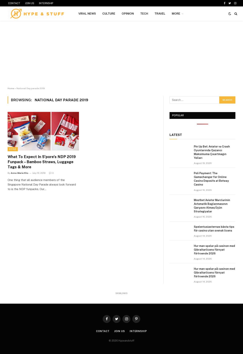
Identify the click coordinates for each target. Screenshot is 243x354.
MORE (176, 13)
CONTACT (14, 3)
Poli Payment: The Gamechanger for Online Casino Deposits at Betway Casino (211, 179)
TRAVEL (160, 13)
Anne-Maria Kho (19, 173)
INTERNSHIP (46, 3)
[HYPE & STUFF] (37, 13)
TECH (144, 13)
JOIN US (29, 3)
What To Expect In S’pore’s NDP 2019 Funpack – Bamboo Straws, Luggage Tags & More (42, 161)
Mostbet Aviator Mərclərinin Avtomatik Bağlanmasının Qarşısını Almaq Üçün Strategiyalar (212, 206)
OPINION (128, 13)
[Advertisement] (121, 53)
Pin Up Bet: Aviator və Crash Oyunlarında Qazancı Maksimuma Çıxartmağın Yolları (212, 152)
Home (11, 88)
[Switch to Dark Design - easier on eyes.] (229, 13)
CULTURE (108, 13)
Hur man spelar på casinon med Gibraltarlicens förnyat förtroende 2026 (214, 249)
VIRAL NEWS (87, 13)
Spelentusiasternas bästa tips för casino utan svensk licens (214, 228)
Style (12, 149)
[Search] (235, 13)
